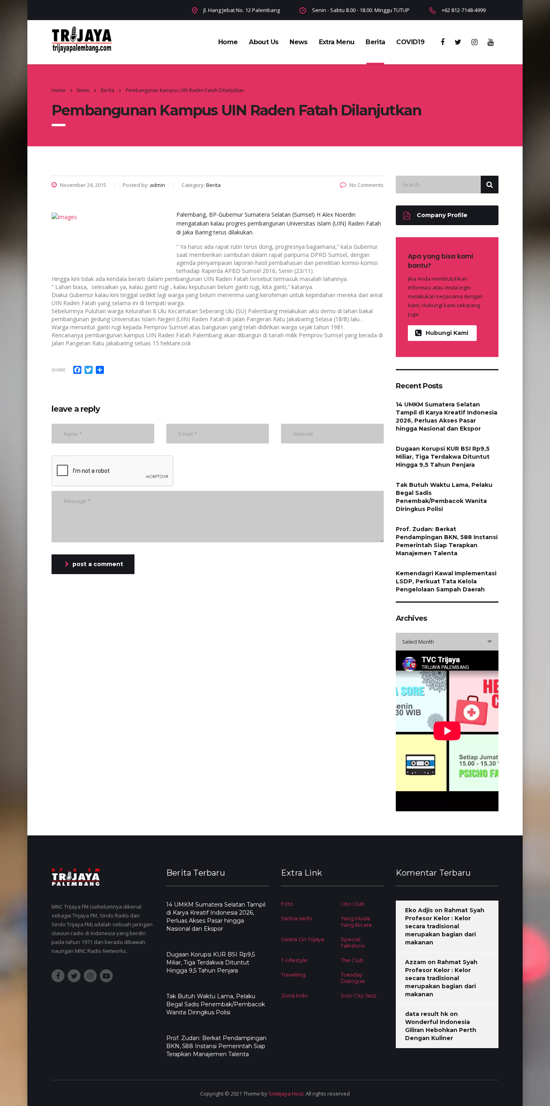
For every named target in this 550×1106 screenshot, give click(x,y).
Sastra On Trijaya (302, 939)
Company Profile (442, 215)
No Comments (366, 185)
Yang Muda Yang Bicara (356, 921)
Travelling (293, 974)
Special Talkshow (353, 942)
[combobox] (447, 641)
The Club (352, 960)
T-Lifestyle (294, 960)
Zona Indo (294, 995)
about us (263, 42)
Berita (375, 42)
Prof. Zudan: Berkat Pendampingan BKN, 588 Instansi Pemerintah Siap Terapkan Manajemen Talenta (447, 541)
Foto (287, 904)
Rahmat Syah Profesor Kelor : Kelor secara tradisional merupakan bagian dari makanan (444, 926)
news (298, 42)
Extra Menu (337, 42)
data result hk (426, 1014)
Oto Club (352, 904)
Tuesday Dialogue (353, 977)
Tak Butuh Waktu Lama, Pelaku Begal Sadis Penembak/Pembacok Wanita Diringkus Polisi (444, 497)
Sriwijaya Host (286, 1093)
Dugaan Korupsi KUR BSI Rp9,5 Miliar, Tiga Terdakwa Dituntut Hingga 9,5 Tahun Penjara (443, 456)
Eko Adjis (419, 910)
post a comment (97, 564)
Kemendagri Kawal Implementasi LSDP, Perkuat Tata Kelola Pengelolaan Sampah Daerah (446, 581)
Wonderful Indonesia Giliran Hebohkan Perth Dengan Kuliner (440, 1030)
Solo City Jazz (358, 995)
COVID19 (410, 42)
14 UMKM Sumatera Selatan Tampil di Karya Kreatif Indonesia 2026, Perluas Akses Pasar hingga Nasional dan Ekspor (446, 416)
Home (228, 42)
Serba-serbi (296, 918)
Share (59, 370)
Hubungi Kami (447, 333)
